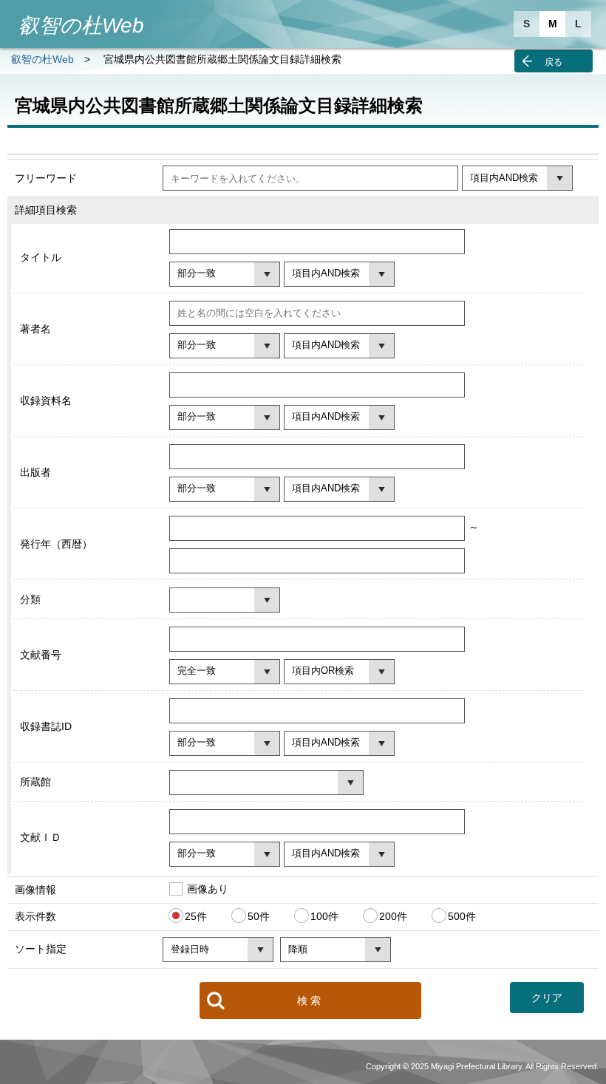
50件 (259, 916)
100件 (324, 916)
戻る (553, 62)
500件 (462, 916)
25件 (196, 916)
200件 (393, 916)
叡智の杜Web (42, 59)
